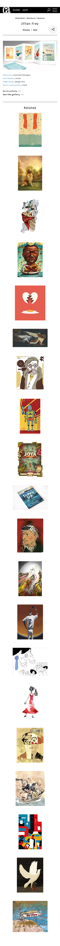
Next (35, 30)
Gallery (25, 10)
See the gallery (11, 94)
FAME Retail (8, 81)
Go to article (10, 91)
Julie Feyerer (8, 78)
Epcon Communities (12, 85)
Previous (26, 30)
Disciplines (16, 10)
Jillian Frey (7, 75)
